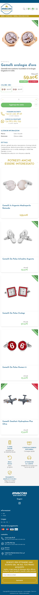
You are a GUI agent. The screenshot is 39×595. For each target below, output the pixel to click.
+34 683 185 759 (15, 543)
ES (1, 522)
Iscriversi (19, 580)
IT (9, 522)
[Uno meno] (3, 99)
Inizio (2, 16)
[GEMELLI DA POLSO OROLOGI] (19, 39)
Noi (4, 513)
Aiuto (4, 515)
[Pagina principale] (6, 9)
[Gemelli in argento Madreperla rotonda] (19, 184)
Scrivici (7, 548)
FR (7, 522)
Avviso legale (27, 591)
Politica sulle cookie (24, 593)
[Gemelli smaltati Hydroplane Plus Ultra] (19, 400)
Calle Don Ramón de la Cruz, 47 (15, 553)
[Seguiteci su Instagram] (19, 503)
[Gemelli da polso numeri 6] (19, 346)
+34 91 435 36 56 (15, 538)
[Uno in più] (36, 99)
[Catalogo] (36, 9)
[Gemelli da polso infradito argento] (19, 238)
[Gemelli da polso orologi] (19, 292)
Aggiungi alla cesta (16, 105)
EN (4, 522)
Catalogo (9, 16)
